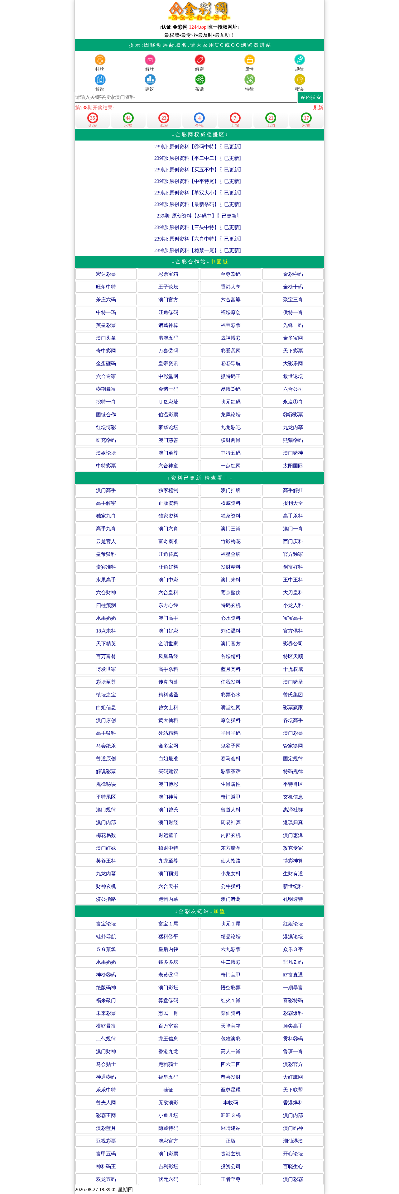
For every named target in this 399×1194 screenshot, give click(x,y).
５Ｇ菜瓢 (106, 949)
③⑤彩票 (293, 414)
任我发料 (231, 682)
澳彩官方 (293, 1064)
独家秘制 (168, 490)
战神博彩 (231, 338)
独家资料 (168, 515)
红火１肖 (231, 1000)
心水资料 (231, 618)
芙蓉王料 (106, 860)
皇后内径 (168, 949)
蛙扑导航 (106, 936)
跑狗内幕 (168, 899)
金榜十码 (293, 286)
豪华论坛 (168, 427)
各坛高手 (293, 720)
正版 (231, 1141)
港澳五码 (168, 338)
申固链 (219, 261)
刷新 (318, 107)
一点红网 (231, 465)
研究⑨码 (106, 440)
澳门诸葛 (231, 899)
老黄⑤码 (168, 974)
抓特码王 (231, 376)
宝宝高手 (293, 618)
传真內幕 (168, 682)
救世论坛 (293, 376)
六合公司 (293, 389)
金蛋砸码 (106, 363)
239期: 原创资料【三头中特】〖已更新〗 (199, 227)
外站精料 (168, 733)
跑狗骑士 (168, 1064)
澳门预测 (168, 873)
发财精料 (231, 567)
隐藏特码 (168, 1128)
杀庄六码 (106, 299)
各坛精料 (231, 656)
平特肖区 (293, 784)
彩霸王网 (106, 1115)
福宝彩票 (231, 325)
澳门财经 (168, 822)
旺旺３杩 (231, 1115)
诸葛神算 (168, 325)
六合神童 (168, 465)
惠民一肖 (168, 1013)
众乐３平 (293, 949)
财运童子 (168, 835)
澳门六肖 (168, 528)
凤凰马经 (168, 656)
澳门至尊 (168, 453)
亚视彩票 (106, 1141)
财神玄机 (106, 886)
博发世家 (106, 669)
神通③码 (106, 1077)
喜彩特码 (293, 1000)
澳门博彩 (168, 784)
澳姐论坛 (106, 453)
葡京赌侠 (231, 592)
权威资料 (231, 503)
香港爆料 (293, 1102)
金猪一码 (168, 389)
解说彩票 (106, 771)
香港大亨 (231, 286)
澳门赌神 (293, 453)
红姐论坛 (293, 923)
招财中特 (168, 848)
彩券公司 (293, 643)
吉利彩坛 (168, 1166)
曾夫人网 (106, 1102)
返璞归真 (293, 822)
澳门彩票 (293, 733)
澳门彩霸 (293, 1179)
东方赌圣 (231, 848)
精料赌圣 (168, 694)
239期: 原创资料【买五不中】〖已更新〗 (199, 169)
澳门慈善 (168, 440)
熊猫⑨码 (293, 440)
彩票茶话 (231, 771)
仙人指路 (231, 860)
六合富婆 (231, 299)
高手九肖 (106, 528)
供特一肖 (293, 312)
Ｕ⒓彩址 (168, 401)
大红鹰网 (293, 1077)
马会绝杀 (106, 745)
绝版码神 (106, 987)
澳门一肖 (293, 528)
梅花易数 (106, 835)
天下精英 (106, 643)
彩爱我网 (231, 350)
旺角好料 (168, 567)
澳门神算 (168, 797)
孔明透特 (293, 899)
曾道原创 (106, 758)
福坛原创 (231, 312)
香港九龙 (168, 1051)
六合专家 (106, 376)
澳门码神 (293, 1128)
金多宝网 (293, 338)
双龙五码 (106, 1179)
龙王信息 (168, 1038)
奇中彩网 (106, 350)
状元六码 (168, 1179)
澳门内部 (106, 822)
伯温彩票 (168, 414)
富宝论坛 (106, 923)
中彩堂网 (168, 376)
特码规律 (293, 771)
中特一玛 (106, 312)
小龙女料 (231, 873)
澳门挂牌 (231, 490)
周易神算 (231, 822)
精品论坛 (231, 936)
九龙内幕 (293, 427)
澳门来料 (231, 579)
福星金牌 (231, 554)
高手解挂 (293, 490)
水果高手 (106, 579)
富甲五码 (106, 1153)
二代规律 (106, 1038)
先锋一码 (293, 325)
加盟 (220, 911)
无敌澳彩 (168, 1102)
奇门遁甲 (231, 797)
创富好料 (293, 567)
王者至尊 (231, 1179)
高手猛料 (106, 733)
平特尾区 (106, 797)
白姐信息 (106, 707)
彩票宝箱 (168, 274)
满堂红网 (231, 707)
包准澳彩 (231, 1038)
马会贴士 (106, 1064)
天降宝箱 (231, 1026)
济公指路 (106, 899)
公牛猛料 (231, 886)
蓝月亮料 (231, 669)
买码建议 (168, 771)
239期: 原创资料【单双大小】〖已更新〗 (199, 192)
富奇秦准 (168, 541)
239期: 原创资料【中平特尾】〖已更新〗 (199, 181)
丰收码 (230, 1102)
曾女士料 (168, 707)
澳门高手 (106, 490)
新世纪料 (293, 886)
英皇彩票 (106, 325)
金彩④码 (293, 274)
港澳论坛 (293, 936)
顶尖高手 (293, 1026)
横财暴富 (106, 1026)
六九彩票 (231, 949)
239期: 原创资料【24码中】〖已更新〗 (199, 215)
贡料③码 (293, 1038)
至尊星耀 (231, 1089)
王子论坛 (168, 286)
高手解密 (106, 503)
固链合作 (106, 414)
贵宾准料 (106, 567)
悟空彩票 (231, 987)
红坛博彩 (106, 427)
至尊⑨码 (231, 274)
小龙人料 (293, 605)
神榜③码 (106, 974)
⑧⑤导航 (231, 363)
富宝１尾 (168, 923)
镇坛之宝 (106, 694)
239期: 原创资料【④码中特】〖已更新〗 (199, 146)
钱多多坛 (168, 962)
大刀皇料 (293, 592)
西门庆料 (293, 541)
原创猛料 (231, 720)
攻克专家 (293, 848)
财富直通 (293, 974)
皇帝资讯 (168, 363)
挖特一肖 (106, 401)
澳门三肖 (231, 528)
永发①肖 (293, 401)
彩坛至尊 (106, 682)
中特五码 (231, 453)
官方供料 (293, 630)
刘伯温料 (231, 630)
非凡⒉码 (293, 962)
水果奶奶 (106, 618)
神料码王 (106, 1166)
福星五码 (168, 1077)
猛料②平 (168, 936)
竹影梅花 (231, 541)
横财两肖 (231, 440)
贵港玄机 (231, 1153)
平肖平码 (231, 733)
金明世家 (168, 643)
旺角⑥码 (168, 312)
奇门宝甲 (231, 974)
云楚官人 (106, 541)
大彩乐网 (293, 363)
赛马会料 (231, 758)
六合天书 (168, 886)
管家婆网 (293, 745)
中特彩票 (106, 465)
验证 (168, 1089)
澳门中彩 (168, 579)
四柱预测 (106, 605)
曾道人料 (231, 809)
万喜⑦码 (168, 350)
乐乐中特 (106, 1089)
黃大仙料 (168, 720)
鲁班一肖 (293, 1051)
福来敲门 (106, 1000)
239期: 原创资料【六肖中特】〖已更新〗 (199, 238)
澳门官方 (168, 299)
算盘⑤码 (168, 1000)
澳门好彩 (168, 630)
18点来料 (106, 630)
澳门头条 (106, 338)
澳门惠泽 (293, 835)
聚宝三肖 (293, 299)
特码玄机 (231, 605)
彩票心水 (231, 694)
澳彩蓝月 (106, 1128)
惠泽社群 (293, 809)
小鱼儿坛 (168, 1115)
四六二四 (231, 1064)
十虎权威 (293, 669)
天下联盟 (293, 1089)
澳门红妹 (106, 848)
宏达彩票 (106, 274)
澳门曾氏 (168, 809)
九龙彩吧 (231, 427)
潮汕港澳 (293, 1141)
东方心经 (168, 605)
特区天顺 (293, 656)
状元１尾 (231, 923)
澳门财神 (106, 1051)
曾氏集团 (293, 694)
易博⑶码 (231, 389)
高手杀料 (293, 515)
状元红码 (231, 401)
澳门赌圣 (293, 682)
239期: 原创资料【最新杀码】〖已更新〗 (199, 204)
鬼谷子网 (231, 745)
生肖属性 (231, 784)
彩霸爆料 (293, 1013)
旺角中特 (106, 286)
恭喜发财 (231, 1077)
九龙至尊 (168, 860)
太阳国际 (293, 465)
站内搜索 (311, 97)
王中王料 (293, 579)
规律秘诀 (106, 784)
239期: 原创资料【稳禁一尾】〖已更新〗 (199, 250)
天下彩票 (293, 350)
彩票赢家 (293, 707)
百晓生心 (293, 1166)
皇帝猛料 (106, 554)
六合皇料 (168, 592)
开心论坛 (293, 1153)
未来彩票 (106, 1013)
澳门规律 (106, 809)
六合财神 (106, 592)
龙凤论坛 (231, 414)
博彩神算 (293, 860)
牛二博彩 (231, 962)
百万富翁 (106, 656)
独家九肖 (106, 515)
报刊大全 (293, 503)
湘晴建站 (231, 1128)
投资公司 (231, 1166)
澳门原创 (106, 720)
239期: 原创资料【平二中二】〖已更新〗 (199, 158)
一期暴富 (293, 987)
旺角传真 (168, 554)
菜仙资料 (231, 1013)
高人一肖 (231, 1051)
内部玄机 (231, 835)
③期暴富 (106, 389)
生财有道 (293, 873)
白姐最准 (168, 758)
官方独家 (293, 554)
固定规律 (293, 758)
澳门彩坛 (168, 987)
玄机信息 (293, 797)
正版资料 (168, 503)
